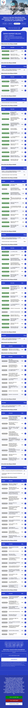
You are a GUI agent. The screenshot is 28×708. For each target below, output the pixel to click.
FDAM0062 (4, 626)
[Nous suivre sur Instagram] (14, 644)
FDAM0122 (4, 611)
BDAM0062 (4, 597)
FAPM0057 (4, 218)
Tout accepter (14, 697)
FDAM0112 (4, 615)
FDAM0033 (4, 524)
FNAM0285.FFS (5, 81)
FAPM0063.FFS (5, 308)
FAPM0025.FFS (5, 58)
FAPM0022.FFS (5, 275)
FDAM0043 (4, 578)
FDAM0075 (4, 622)
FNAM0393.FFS (5, 113)
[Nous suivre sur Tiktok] (18, 644)
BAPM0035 (4, 349)
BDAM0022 (4, 498)
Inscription (14, 659)
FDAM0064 (4, 423)
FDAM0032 (4, 630)
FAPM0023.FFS (5, 226)
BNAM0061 (4, 520)
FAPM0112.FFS (5, 255)
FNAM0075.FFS (5, 90)
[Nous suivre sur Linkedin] (22, 644)
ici (13, 693)
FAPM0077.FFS (5, 137)
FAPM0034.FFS (5, 54)
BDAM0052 (4, 547)
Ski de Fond (17, 23)
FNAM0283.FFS (5, 198)
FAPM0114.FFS (5, 193)
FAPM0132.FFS (5, 251)
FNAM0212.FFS (5, 207)
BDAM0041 (4, 607)
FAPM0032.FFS (5, 319)
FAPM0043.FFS (5, 152)
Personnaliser (14, 703)
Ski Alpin (5, 23)
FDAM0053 (4, 574)
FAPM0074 (4, 379)
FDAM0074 (4, 374)
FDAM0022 (4, 586)
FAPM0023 (4, 394)
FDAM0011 (4, 536)
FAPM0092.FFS (5, 133)
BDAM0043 (4, 484)
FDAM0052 (4, 503)
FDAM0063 (4, 488)
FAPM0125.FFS (5, 124)
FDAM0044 (4, 433)
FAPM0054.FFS (5, 144)
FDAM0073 (4, 570)
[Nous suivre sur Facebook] (6, 644)
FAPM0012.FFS (5, 327)
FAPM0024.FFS (5, 156)
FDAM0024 (4, 439)
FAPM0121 (4, 370)
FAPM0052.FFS (5, 315)
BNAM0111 (4, 566)
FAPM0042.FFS (5, 222)
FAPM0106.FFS (5, 259)
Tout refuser (14, 700)
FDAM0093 (4, 450)
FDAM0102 (4, 551)
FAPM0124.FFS (5, 300)
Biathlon (10, 23)
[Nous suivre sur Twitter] (10, 644)
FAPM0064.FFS (5, 211)
